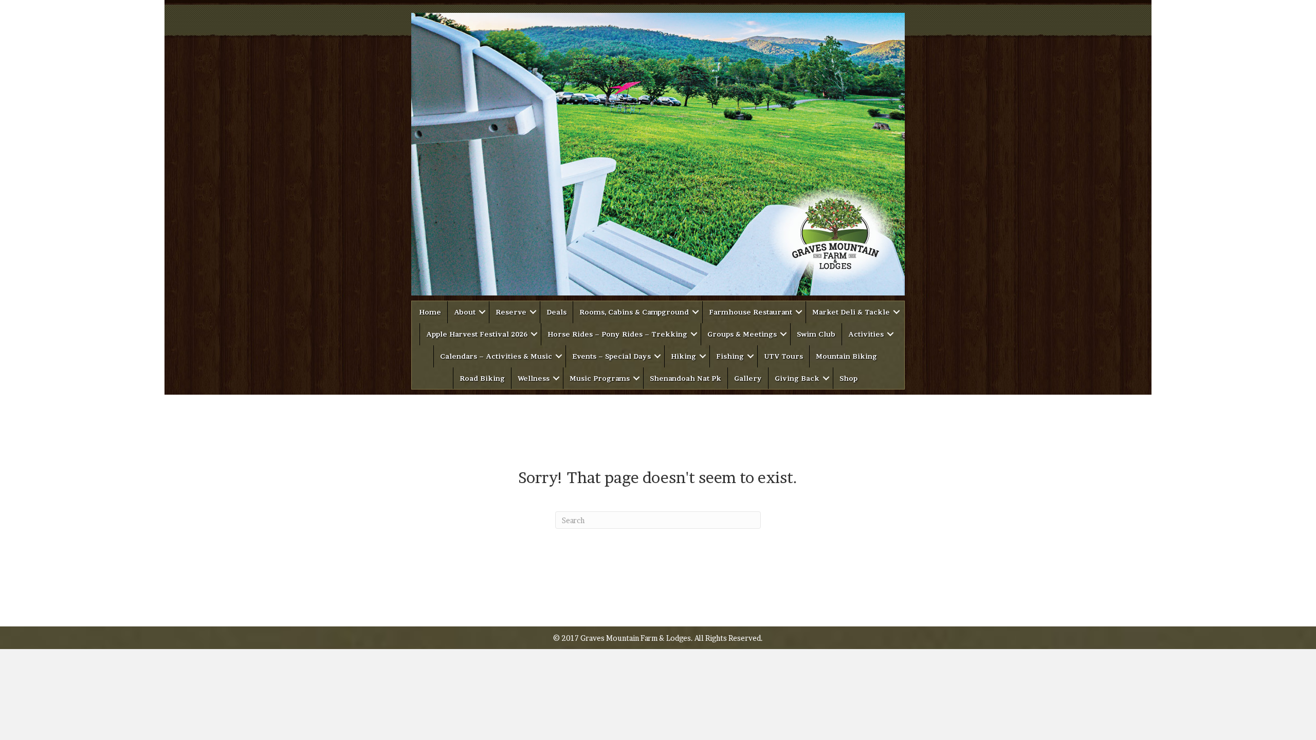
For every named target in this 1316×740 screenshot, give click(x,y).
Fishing (730, 356)
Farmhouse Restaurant (750, 312)
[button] (482, 312)
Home (430, 312)
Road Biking (482, 378)
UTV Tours (783, 356)
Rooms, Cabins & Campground (634, 312)
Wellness (534, 378)
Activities (866, 334)
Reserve (511, 312)
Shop (848, 378)
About (465, 312)
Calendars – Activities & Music (496, 356)
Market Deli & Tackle (851, 312)
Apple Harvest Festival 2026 (476, 334)
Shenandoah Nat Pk (685, 378)
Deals (556, 312)
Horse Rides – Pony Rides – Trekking (617, 334)
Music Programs (600, 378)
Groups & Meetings (742, 334)
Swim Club (816, 334)
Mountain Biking (846, 356)
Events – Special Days (611, 356)
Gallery (748, 378)
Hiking (683, 356)
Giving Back (797, 378)
